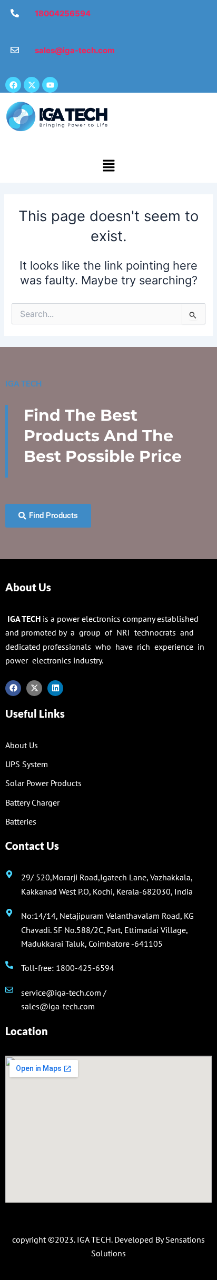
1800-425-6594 (85, 968)
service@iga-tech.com (61, 992)
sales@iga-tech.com (58, 1006)
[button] (108, 166)
